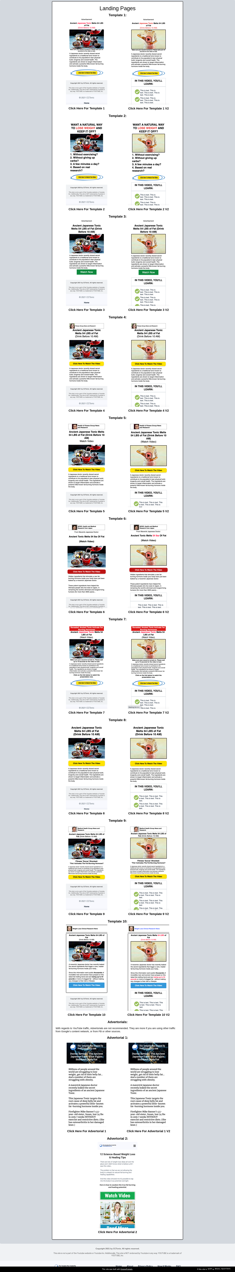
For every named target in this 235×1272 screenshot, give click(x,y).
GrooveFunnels (126, 1269)
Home (119, 1266)
